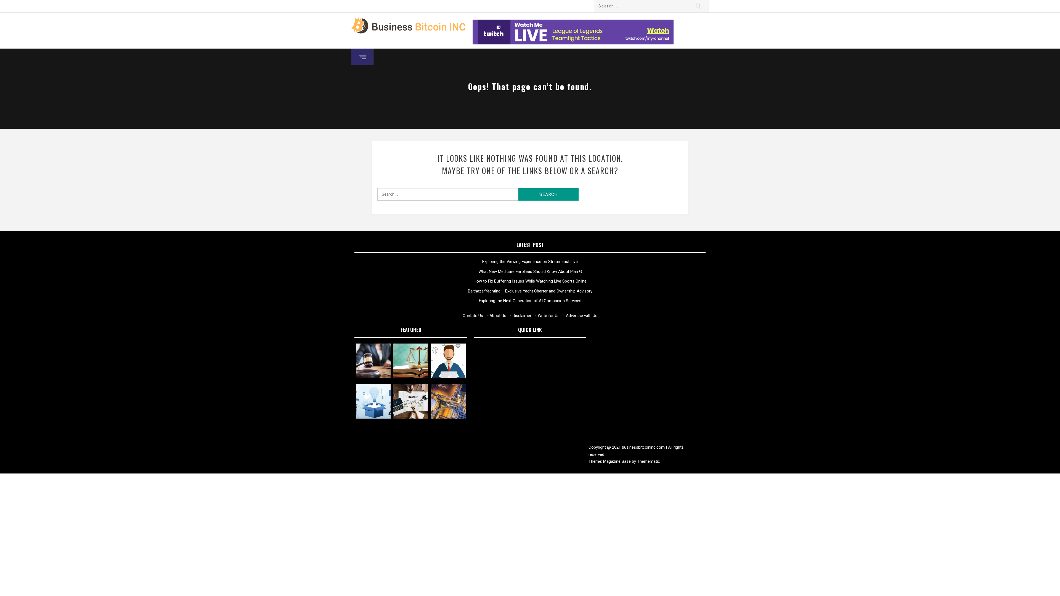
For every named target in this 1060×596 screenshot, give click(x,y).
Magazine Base (617, 461)
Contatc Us (473, 315)
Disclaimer (522, 315)
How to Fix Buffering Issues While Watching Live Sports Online (530, 281)
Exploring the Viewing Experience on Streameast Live (530, 261)
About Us (497, 315)
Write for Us (549, 315)
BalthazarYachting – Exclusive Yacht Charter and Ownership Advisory (530, 291)
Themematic (648, 461)
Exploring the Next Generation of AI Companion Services (530, 300)
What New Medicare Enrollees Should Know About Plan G (530, 271)
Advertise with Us (581, 315)
